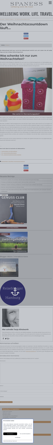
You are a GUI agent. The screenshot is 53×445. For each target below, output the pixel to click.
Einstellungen (17, 437)
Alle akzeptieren (10, 433)
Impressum (14, 441)
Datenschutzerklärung (7, 441)
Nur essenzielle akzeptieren (25, 433)
